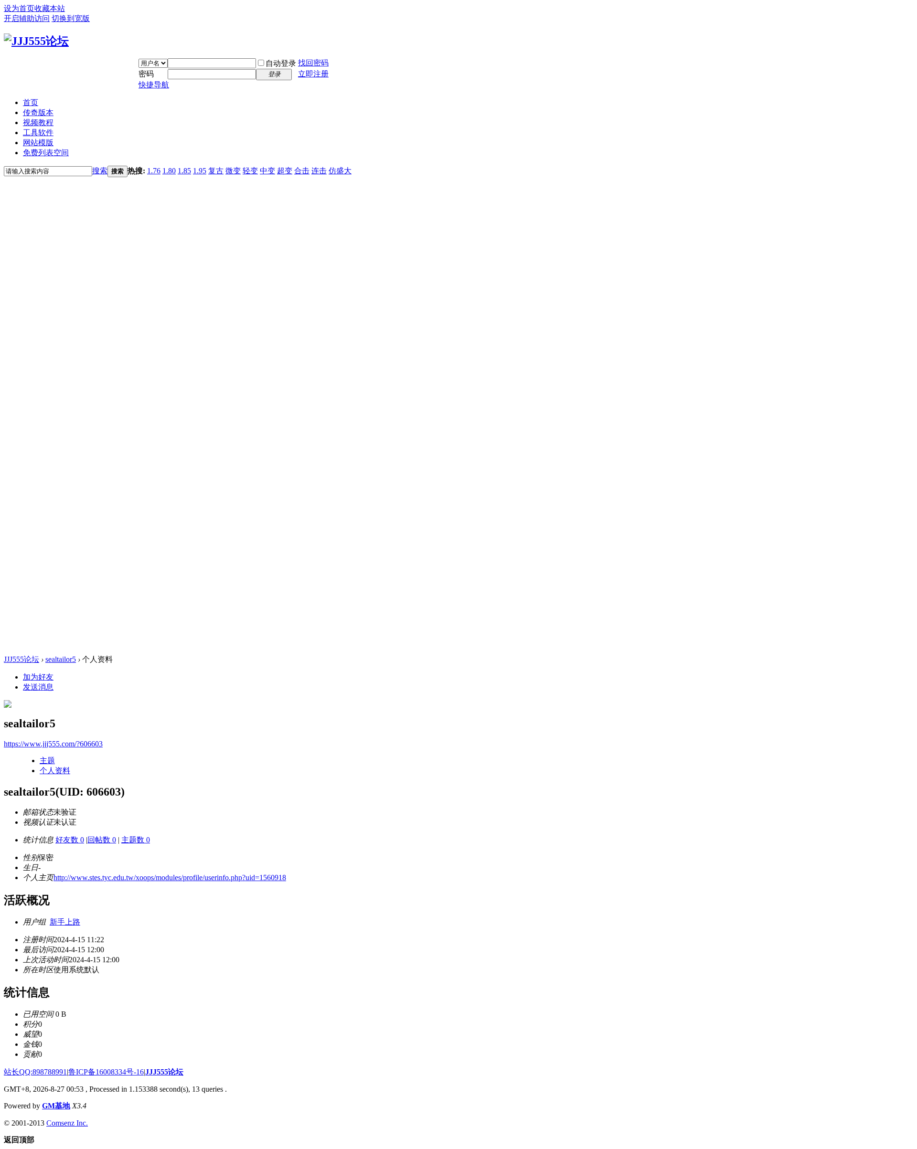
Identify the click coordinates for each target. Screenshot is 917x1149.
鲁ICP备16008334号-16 (106, 1072)
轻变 (250, 171)
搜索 (99, 171)
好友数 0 (69, 840)
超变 (284, 171)
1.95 (199, 171)
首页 (30, 102)
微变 (233, 171)
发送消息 (38, 687)
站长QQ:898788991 (35, 1072)
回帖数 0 (101, 840)
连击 (319, 171)
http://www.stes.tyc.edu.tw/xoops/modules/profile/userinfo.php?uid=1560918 (169, 877)
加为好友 (38, 677)
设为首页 (19, 8)
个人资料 (55, 770)
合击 (301, 171)
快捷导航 (154, 85)
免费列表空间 (46, 153)
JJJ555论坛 (21, 659)
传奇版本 (38, 112)
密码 (146, 74)
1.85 (184, 171)
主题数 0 (135, 840)
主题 (47, 760)
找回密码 (313, 63)
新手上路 (65, 922)
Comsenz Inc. (67, 1123)
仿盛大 (340, 171)
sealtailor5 (60, 659)
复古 (216, 171)
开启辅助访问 (27, 18)
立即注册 (313, 74)
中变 (267, 171)
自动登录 (281, 63)
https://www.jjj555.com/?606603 (53, 744)
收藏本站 (49, 8)
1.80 (169, 171)
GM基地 (56, 1106)
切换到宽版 (71, 18)
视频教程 (38, 122)
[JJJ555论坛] (36, 41)
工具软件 (38, 132)
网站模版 (38, 142)
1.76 (153, 171)
